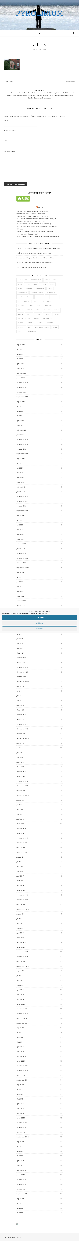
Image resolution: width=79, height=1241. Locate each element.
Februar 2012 (21, 1170)
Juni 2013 (19, 1094)
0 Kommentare (70, 82)
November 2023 (22, 501)
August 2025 (21, 401)
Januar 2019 (20, 776)
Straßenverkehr (42, 327)
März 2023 (20, 539)
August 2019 (21, 743)
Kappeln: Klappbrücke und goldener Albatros (32, 216)
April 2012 (20, 1161)
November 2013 (22, 1070)
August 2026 (21, 345)
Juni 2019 (19, 753)
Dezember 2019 (22, 724)
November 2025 (22, 387)
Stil (29, 327)
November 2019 (22, 729)
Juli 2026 (19, 349)
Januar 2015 (20, 1004)
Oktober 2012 (21, 1132)
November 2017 (22, 843)
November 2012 (22, 1127)
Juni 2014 (19, 1037)
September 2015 (22, 966)
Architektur (36, 280)
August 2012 (21, 1142)
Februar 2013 (21, 1113)
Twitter (21, 331)
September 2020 (22, 681)
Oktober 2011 (21, 1189)
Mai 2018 (19, 814)
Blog (20, 284)
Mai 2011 (19, 1213)
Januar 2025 (20, 435)
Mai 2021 (19, 643)
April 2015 (20, 990)
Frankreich (51, 293)
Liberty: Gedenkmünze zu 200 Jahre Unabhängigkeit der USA (37, 236)
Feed (40, 207)
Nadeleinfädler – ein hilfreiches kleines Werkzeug (33, 224)
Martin (18, 263)
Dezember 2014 (22, 1009)
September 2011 (22, 1194)
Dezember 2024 (22, 439)
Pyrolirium (39, 14)
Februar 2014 (21, 1056)
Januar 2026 (20, 378)
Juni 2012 (19, 1151)
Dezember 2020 (22, 667)
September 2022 (22, 568)
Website (7, 141)
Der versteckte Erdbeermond (27, 234)
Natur (29, 314)
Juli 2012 (19, 1146)
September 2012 (22, 1137)
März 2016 (20, 938)
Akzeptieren (39, 617)
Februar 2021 (21, 658)
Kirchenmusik (47, 301)
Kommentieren (9, 151)
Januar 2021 (20, 662)
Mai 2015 (19, 985)
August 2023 (21, 515)
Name (7, 120)
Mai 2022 (19, 586)
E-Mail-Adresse (10, 130)
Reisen (20, 323)
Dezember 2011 (22, 1180)
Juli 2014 (19, 1032)
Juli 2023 (19, 520)
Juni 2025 (19, 411)
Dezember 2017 (22, 838)
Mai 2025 (19, 416)
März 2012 (20, 1165)
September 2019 (22, 738)
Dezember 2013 (22, 1066)
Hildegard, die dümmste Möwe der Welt (30, 221)
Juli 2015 (19, 976)
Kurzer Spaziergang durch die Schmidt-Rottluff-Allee (34, 231)
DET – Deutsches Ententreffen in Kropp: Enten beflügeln (36, 219)
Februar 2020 (21, 715)
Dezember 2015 (22, 952)
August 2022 (21, 572)
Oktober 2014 (21, 1018)
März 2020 (20, 710)
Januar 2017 (20, 890)
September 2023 (22, 511)
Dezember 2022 (22, 553)
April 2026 (20, 364)
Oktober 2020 (21, 677)
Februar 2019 (21, 772)
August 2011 (21, 1198)
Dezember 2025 (22, 382)
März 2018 (20, 824)
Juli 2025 (19, 406)
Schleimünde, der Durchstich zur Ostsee (30, 214)
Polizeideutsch (24, 318)
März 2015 (20, 994)
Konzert (48, 305)
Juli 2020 (19, 691)
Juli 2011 (19, 1203)
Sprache (21, 327)
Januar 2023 (20, 549)
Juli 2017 (19, 862)
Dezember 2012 (22, 1123)
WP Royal (18, 1237)
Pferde (47, 314)
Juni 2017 (19, 866)
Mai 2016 (19, 928)
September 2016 (22, 909)
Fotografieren (37, 293)
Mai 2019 (19, 757)
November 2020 (22, 672)
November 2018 (22, 786)
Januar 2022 (20, 605)
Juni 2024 (19, 468)
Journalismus (23, 301)
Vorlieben (39, 629)
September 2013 (22, 1080)
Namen (20, 314)
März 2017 (20, 881)
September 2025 (22, 397)
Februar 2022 (21, 601)
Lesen (38, 310)
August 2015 (21, 971)
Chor (52, 284)
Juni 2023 (19, 525)
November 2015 (22, 957)
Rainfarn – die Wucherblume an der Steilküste (32, 211)
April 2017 (20, 876)
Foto (50, 288)
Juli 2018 (19, 805)
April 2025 (20, 420)
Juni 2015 (19, 980)
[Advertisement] (39, 56)
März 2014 (20, 1051)
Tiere (55, 327)
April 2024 (20, 477)
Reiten (29, 323)
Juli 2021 (19, 634)
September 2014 (22, 1023)
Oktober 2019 (21, 734)
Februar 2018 (21, 828)
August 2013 (21, 1085)
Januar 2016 (20, 947)
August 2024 (21, 458)
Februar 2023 (21, 544)
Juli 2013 (19, 1089)
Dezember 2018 (22, 781)
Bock (18, 253)
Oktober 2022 (21, 563)
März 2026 (20, 368)
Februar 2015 (21, 999)
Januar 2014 (20, 1061)
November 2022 (22, 558)
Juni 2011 (19, 1208)
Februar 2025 (21, 430)
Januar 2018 (20, 833)
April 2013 (20, 1104)
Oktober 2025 (21, 392)
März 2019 (20, 767)
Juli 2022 (19, 577)
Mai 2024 (19, 473)
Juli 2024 (19, 463)
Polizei (57, 314)
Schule (50, 323)
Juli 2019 (19, 748)
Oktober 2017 (21, 847)
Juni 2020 (19, 696)
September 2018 (22, 795)
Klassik (21, 305)
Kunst (29, 310)
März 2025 (20, 425)
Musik (57, 310)
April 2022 (20, 591)
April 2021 (20, 648)
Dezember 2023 (22, 496)
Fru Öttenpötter (25, 297)
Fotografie (22, 293)
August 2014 (21, 1028)
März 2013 (20, 1108)
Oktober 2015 (21, 961)
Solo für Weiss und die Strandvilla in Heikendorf (43, 248)
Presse (37, 318)
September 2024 (22, 454)
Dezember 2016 (22, 895)
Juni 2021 (19, 639)
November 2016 (22, 900)
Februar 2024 (21, 487)
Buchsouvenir (31, 284)
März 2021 (20, 653)
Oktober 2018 (21, 790)
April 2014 (20, 1047)
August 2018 (21, 800)
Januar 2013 (20, 1118)
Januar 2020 (20, 719)
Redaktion (47, 318)
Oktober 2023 (21, 506)
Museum (47, 310)
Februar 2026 (21, 373)
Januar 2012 (20, 1175)
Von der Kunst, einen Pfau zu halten (34, 267)
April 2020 (20, 705)
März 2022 (20, 596)
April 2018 (20, 819)
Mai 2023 (19, 530)
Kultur (21, 310)
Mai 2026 (19, 359)
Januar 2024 (20, 492)
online (38, 314)
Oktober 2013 (21, 1075)
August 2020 (21, 686)
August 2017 (21, 857)
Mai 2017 (19, 871)
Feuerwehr (40, 288)
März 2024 (20, 482)
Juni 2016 (19, 923)
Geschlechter (41, 297)
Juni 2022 (19, 582)
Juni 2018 (19, 809)
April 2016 (20, 933)
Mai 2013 (19, 1099)
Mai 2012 (19, 1156)
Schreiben (40, 323)
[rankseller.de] (39, 1224)
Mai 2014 (19, 1042)
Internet (54, 297)
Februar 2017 (21, 885)
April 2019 (20, 762)
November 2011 (22, 1184)
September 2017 (22, 852)
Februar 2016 (21, 942)
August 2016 (21, 914)
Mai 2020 (19, 700)
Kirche (35, 301)
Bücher (43, 284)
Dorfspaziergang (25, 288)
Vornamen (32, 331)
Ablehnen (39, 623)
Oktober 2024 (21, 449)
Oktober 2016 (21, 904)
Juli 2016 (19, 919)
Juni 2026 (19, 354)
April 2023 (20, 534)
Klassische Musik (35, 305)
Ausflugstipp (50, 280)
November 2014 (22, 1013)
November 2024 (22, 444)
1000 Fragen (22, 280)
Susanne (10, 82)
